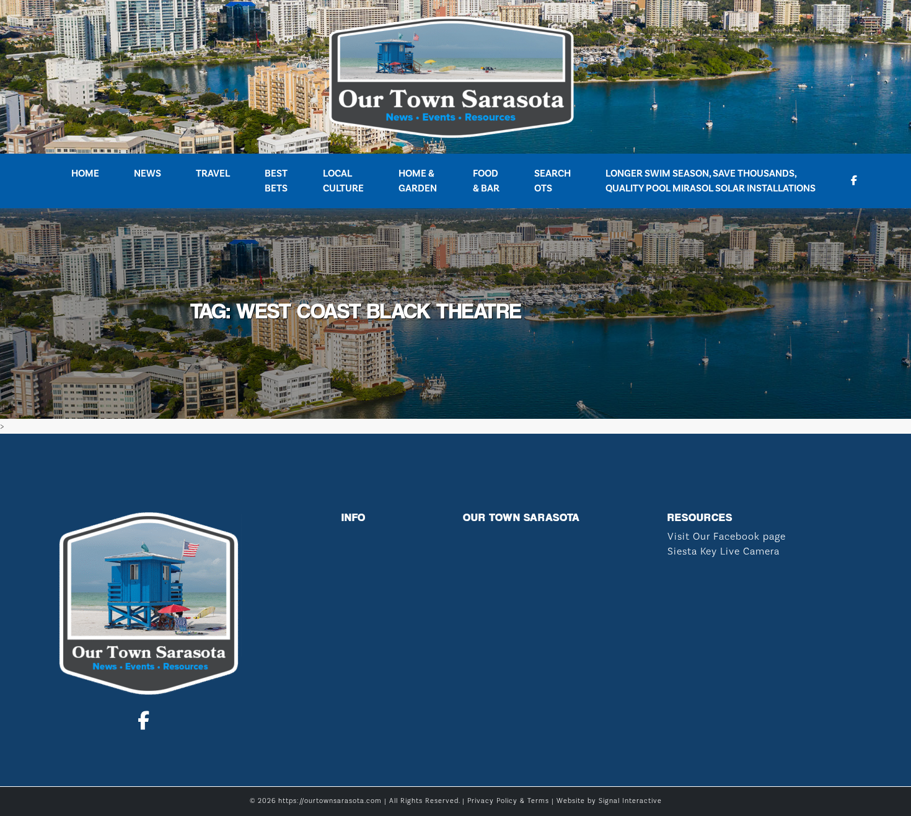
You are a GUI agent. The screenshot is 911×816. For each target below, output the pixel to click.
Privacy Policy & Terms (508, 801)
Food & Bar (486, 181)
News (147, 173)
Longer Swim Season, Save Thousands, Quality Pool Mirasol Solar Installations (710, 181)
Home (85, 173)
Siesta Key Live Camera (723, 551)
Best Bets (276, 181)
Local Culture (343, 181)
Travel (213, 173)
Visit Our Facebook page (726, 536)
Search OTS (552, 181)
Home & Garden (417, 181)
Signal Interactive (630, 801)
